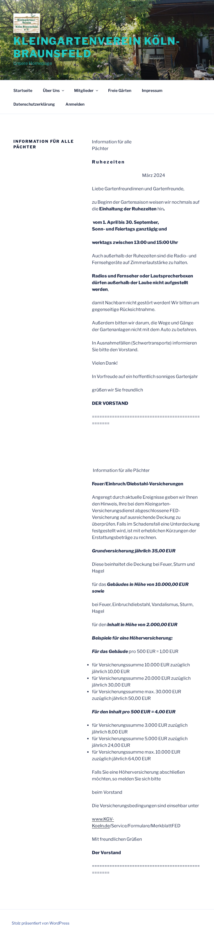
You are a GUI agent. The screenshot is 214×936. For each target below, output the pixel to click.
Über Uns (51, 90)
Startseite (22, 90)
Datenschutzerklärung (34, 104)
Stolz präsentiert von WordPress (40, 923)
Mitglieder (84, 90)
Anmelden (74, 104)
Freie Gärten (119, 90)
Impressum (152, 90)
